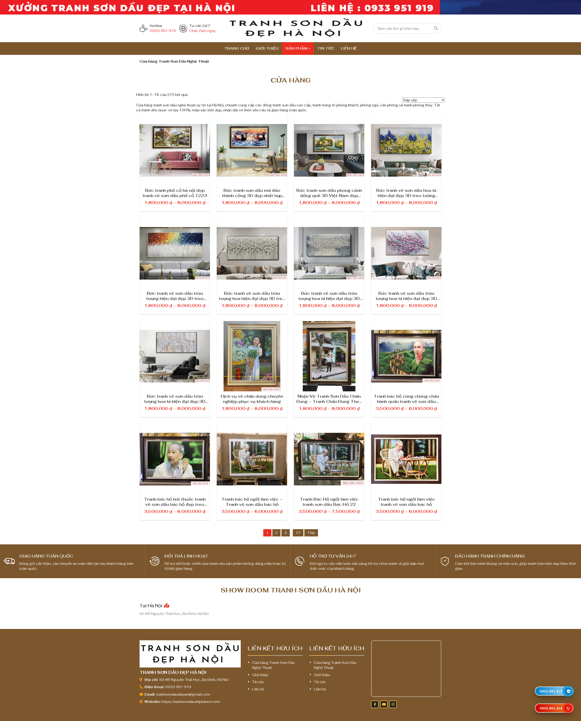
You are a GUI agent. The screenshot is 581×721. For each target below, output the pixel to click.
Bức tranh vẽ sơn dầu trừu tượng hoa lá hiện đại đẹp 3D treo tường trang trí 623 (174, 399)
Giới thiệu (267, 48)
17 (298, 533)
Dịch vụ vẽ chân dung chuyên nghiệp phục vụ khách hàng (252, 399)
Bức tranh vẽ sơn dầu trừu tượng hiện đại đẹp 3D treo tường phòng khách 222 (175, 296)
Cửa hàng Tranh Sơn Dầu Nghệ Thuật (273, 665)
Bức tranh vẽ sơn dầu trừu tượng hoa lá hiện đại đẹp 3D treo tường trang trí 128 (329, 296)
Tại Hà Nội (151, 606)
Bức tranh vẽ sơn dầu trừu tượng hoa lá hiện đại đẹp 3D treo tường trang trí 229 (406, 296)
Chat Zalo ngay (203, 31)
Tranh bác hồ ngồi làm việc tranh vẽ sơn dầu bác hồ (406, 502)
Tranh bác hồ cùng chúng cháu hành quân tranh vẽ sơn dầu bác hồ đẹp (406, 399)
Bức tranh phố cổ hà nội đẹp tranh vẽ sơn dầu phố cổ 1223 (175, 193)
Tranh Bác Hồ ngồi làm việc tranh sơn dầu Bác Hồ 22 (329, 502)
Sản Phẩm (296, 48)
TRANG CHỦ (236, 48)
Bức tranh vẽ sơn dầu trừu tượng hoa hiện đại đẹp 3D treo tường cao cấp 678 (252, 296)
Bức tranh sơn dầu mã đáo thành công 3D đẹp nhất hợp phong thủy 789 (252, 193)
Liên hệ (349, 48)
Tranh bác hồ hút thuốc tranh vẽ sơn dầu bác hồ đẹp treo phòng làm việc (175, 502)
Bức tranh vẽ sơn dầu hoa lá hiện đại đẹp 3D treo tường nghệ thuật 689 (406, 193)
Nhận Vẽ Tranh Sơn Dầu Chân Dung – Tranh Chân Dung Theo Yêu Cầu (329, 399)
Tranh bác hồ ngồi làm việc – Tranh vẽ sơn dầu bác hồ (252, 502)
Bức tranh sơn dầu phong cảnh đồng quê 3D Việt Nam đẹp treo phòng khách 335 (329, 193)
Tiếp (311, 533)
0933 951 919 (163, 31)
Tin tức (325, 48)
